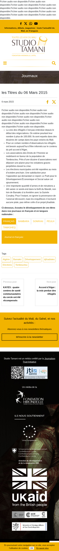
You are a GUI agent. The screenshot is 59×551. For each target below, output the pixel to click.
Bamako (17, 259)
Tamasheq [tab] (9, 227)
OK (31, 548)
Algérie (6, 259)
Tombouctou (21, 265)
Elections (7, 265)
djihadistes (49, 259)
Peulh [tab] (50, 221)
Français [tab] (9, 221)
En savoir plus (42, 548)
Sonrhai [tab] (38, 221)
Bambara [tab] (23, 221)
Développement (32, 259)
